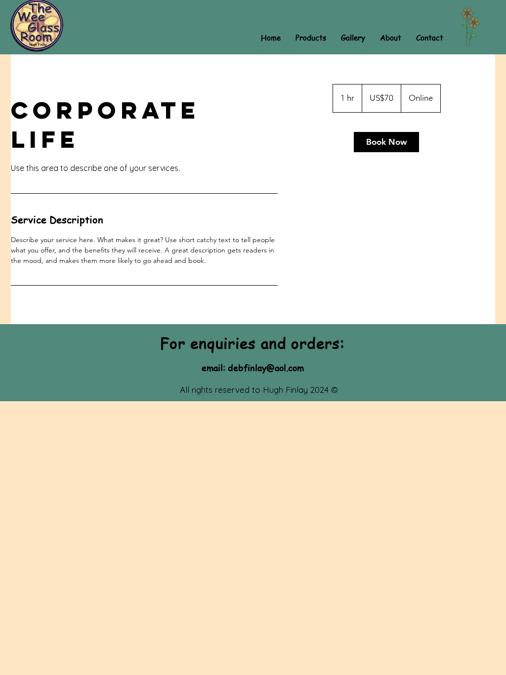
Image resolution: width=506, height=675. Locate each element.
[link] (386, 142)
